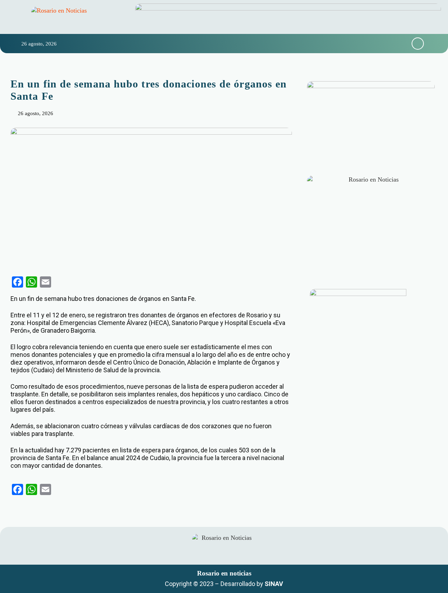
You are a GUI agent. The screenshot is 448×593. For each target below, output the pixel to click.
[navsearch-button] (418, 43)
